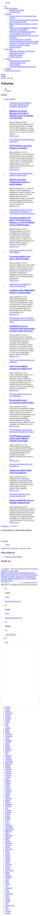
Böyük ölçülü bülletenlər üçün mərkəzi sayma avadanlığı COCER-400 (22, 32)
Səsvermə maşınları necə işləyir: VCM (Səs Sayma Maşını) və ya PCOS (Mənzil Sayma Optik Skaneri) (21, 221)
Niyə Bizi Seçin (14, 12)
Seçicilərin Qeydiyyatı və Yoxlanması (22, 51)
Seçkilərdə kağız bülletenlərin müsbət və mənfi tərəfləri (22, 291)
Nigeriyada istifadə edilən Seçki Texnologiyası (20, 471)
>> (10, 526)
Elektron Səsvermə (15, 57)
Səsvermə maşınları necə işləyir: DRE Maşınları (20, 257)
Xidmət (7, 59)
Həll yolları (9, 49)
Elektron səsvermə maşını (9, 573)
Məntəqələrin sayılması (17, 53)
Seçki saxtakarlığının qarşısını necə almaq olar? (20, 367)
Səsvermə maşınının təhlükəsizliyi (12, 578)
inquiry (3, 74)
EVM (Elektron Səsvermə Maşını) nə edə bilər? (20, 147)
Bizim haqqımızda (11, 8)
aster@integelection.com (13, 618)
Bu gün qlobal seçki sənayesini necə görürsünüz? (21, 401)
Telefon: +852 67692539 (13, 557)
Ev (6, 6)
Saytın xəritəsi (13, 571)
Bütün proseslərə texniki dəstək (19, 61)
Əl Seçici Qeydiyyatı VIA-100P (20, 39)
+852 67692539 (10, 634)
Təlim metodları (14, 65)
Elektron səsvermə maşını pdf (26, 577)
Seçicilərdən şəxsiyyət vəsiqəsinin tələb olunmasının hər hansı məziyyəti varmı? (22, 328)
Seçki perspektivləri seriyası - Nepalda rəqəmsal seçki (21, 501)
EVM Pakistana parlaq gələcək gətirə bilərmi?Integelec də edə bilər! (19, 438)
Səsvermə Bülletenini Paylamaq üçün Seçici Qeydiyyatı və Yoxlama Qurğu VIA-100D (24, 42)
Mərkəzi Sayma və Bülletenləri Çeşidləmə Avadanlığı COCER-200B (23, 29)
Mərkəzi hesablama (15, 55)
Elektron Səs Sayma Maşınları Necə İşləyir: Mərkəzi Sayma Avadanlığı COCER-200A (21, 114)
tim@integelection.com (13, 601)
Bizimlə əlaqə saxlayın (12, 70)
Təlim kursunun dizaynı (17, 63)
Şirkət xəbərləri (10, 99)
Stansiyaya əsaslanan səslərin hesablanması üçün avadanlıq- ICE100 (23, 21)
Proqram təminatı (15, 47)
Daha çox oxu (14, 136)
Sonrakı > (6, 526)
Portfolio (8, 14)
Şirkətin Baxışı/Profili (16, 10)
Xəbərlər (8, 69)
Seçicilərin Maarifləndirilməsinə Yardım (22, 67)
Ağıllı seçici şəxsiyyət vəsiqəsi (19, 45)
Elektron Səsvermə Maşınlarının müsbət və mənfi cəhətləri (19, 181)
